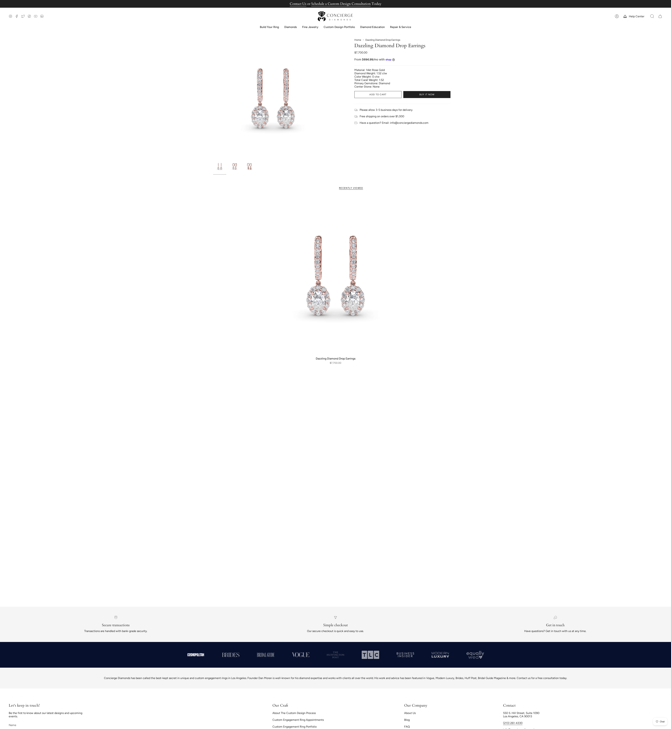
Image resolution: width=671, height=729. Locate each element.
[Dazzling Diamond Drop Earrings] (335, 275)
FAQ (407, 726)
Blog (407, 719)
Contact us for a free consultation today (542, 678)
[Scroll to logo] (195, 654)
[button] (652, 16)
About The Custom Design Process (294, 713)
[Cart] (660, 16)
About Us (410, 713)
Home (357, 39)
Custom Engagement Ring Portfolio (294, 726)
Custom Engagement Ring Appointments (298, 719)
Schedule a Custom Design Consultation (341, 3)
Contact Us (298, 3)
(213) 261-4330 (512, 723)
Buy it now (427, 94)
